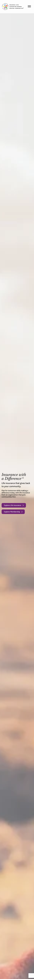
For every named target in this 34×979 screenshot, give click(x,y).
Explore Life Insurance (12, 505)
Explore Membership (12, 512)
